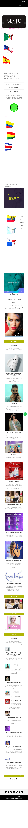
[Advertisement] (14, 814)
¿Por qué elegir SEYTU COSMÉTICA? (14, 747)
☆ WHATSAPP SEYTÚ (22, 222)
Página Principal (14, 91)
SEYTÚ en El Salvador (16, 700)
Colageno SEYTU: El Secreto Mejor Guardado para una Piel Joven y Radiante (14, 654)
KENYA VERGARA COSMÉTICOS (14, 763)
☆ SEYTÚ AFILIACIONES (22, 218)
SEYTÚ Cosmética (14, 294)
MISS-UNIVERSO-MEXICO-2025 (14, 682)
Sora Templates (11, 798)
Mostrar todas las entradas (15, 86)
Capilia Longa (14, 638)
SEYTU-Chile (16, 665)
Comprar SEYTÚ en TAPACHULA (14, 717)
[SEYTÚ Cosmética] (14, 207)
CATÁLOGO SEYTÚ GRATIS (14, 301)
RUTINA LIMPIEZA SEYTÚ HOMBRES (14, 732)
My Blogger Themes (19, 798)
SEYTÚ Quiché (16, 692)
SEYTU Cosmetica (21, 796)
